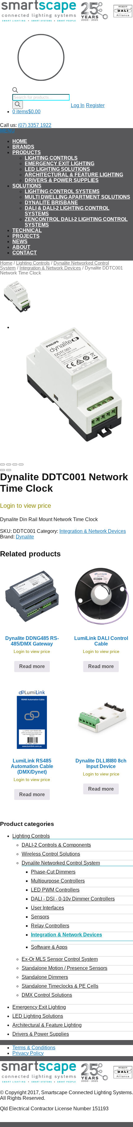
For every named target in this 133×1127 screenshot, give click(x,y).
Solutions (26, 185)
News (20, 241)
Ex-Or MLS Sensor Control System (60, 959)
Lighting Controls (51, 158)
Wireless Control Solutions (51, 854)
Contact (24, 252)
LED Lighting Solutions (57, 169)
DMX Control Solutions (47, 995)
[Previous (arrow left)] (2, 470)
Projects (26, 236)
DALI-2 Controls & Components (56, 845)
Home (19, 141)
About (21, 247)
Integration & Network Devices (50, 268)
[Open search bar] (15, 91)
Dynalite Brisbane (51, 202)
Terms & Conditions (33, 1047)
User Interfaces (47, 907)
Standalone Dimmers (45, 977)
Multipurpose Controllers (58, 880)
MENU (7, 130)
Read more (32, 666)
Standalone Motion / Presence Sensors (64, 968)
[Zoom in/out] (21, 464)
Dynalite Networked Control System (61, 863)
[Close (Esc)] (2, 464)
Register (95, 105)
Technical (27, 230)
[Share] (8, 464)
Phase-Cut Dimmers (53, 871)
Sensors (40, 916)
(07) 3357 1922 (34, 125)
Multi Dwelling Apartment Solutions (77, 197)
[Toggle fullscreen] (14, 464)
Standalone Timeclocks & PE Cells (60, 986)
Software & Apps (49, 947)
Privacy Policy (28, 1053)
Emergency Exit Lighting (59, 163)
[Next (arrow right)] (8, 470)
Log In (77, 105)
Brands (23, 146)
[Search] (17, 105)
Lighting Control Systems (62, 191)
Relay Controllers (50, 925)
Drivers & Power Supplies (62, 180)
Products (26, 152)
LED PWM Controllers (55, 889)
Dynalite (25, 536)
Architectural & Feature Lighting (74, 174)
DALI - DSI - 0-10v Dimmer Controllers (73, 898)
